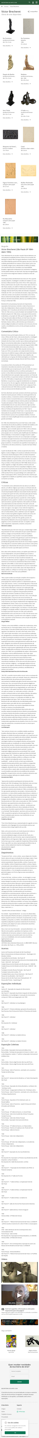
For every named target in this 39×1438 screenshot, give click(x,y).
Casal (23, 146)
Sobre (3, 1411)
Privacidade (4, 1417)
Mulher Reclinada (27, 183)
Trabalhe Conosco (6, 1414)
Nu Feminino (7, 38)
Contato (19, 1409)
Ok (15, 1433)
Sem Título (6, 110)
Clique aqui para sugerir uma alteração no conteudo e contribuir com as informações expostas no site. (19, 1311)
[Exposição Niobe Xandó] (19, 1325)
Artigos (3, 1409)
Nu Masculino (7, 219)
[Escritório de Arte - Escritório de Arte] (9, 1388)
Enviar (19, 1382)
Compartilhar (34, 11)
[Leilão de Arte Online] (19, 242)
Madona (24, 74)
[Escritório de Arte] (9, 2)
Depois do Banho (8, 74)
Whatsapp (22, 1411)
